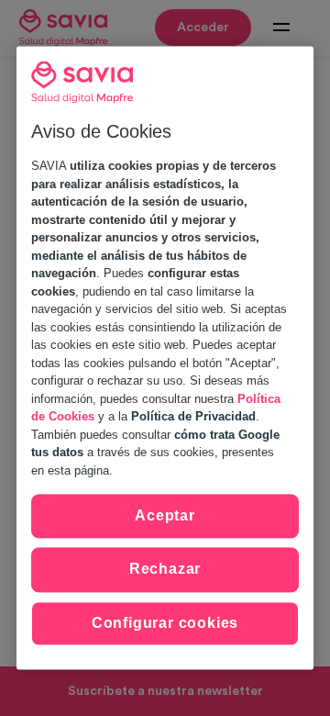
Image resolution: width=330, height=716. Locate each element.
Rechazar (165, 569)
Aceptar (165, 515)
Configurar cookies (165, 623)
